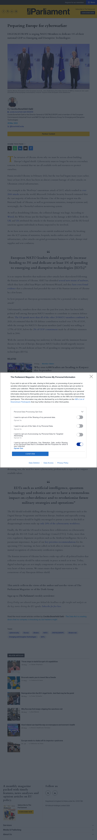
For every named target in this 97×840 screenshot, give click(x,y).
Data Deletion (34, 463)
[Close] (92, 377)
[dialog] (48, 420)
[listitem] (48, 411)
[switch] (80, 417)
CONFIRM (30, 454)
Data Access (48, 463)
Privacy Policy (62, 463)
